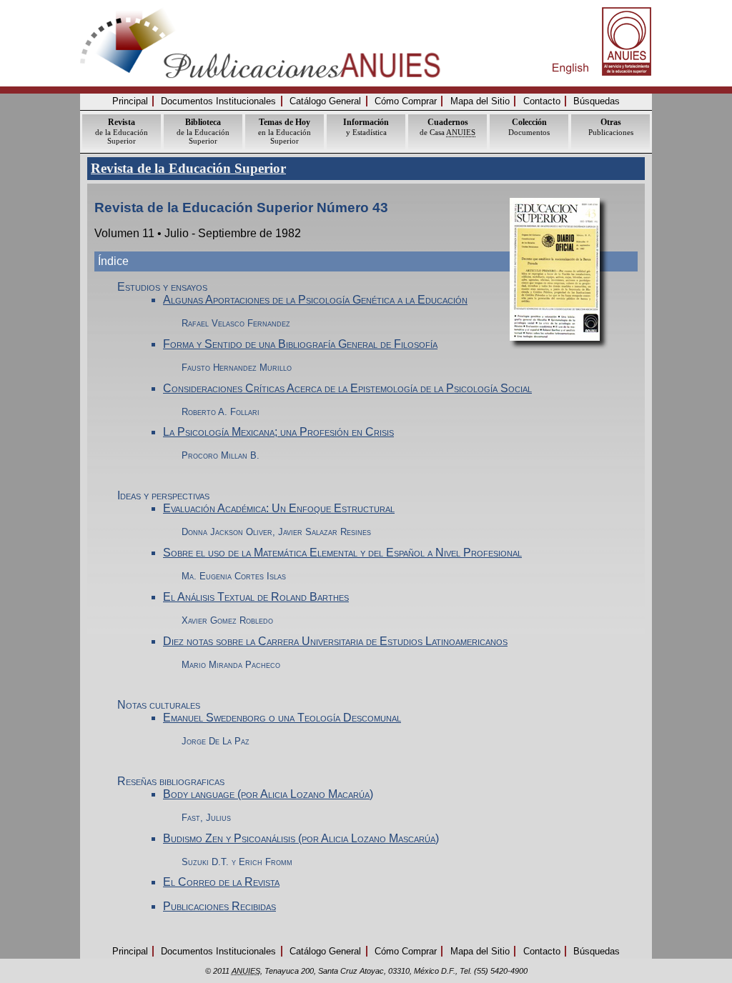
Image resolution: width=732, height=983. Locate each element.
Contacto (541, 101)
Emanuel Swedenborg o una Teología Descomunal (282, 718)
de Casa (447, 126)
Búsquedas (596, 101)
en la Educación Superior (284, 131)
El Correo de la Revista (221, 882)
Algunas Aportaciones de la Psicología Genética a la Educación (315, 300)
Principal (130, 101)
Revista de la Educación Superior (188, 168)
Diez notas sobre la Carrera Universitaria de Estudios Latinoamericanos (335, 641)
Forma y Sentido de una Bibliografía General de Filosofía (300, 344)
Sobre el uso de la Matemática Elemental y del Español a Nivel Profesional (342, 553)
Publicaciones (610, 126)
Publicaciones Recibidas (219, 906)
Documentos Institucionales (218, 101)
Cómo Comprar (406, 101)
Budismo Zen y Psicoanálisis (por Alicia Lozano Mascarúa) (301, 838)
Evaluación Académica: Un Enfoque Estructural (279, 508)
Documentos (529, 126)
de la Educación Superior (121, 131)
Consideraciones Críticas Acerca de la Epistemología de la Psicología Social (347, 388)
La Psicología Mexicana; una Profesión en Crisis (278, 432)
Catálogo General (325, 101)
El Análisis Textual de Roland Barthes (256, 597)
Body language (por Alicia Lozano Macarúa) (268, 794)
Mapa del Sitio (480, 101)
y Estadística (366, 126)
